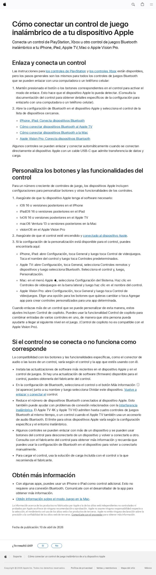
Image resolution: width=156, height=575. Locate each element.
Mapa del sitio (128, 568)
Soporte (17, 556)
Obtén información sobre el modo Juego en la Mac (52, 499)
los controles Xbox (102, 71)
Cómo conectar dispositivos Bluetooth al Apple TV (56, 127)
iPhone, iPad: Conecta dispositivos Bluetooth (52, 120)
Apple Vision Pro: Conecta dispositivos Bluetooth (55, 139)
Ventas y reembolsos (106, 568)
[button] (133, 4)
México (148, 568)
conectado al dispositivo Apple (105, 235)
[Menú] (151, 4)
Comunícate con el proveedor (87, 514)
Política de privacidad (81, 568)
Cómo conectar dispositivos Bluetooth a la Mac (54, 132)
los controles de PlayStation (66, 71)
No (56, 545)
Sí (43, 545)
